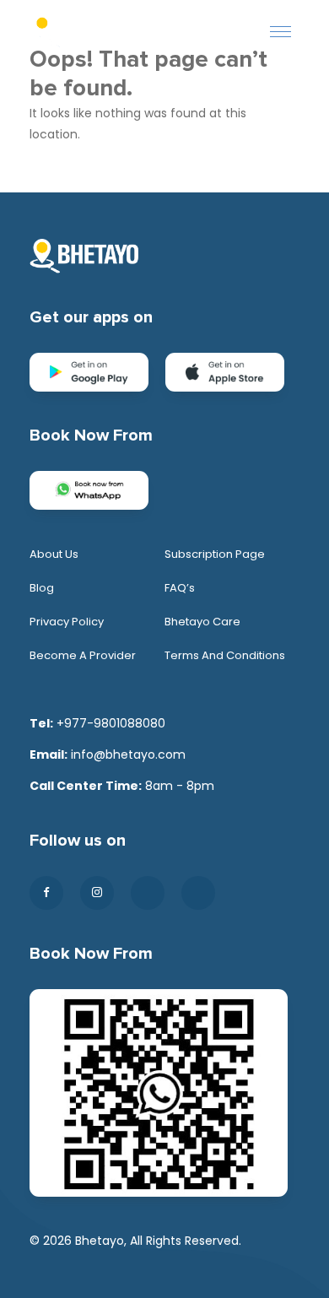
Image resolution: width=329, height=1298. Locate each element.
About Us (54, 554)
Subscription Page (214, 554)
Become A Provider (83, 655)
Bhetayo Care (202, 622)
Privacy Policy (67, 622)
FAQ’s (179, 588)
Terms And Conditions (224, 655)
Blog (42, 588)
